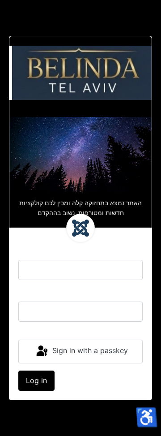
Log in (36, 380)
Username (35, 250)
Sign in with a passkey (89, 350)
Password (34, 292)
